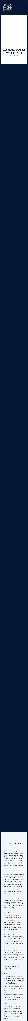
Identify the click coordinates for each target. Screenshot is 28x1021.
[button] (25, 7)
